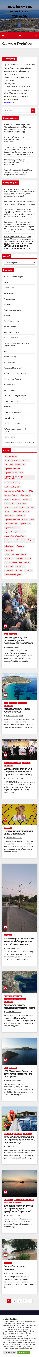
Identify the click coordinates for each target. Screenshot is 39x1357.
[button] (36, 35)
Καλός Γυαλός (10, 357)
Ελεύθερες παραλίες (12, 483)
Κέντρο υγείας (10, 362)
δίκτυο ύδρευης (28, 519)
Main (6, 282)
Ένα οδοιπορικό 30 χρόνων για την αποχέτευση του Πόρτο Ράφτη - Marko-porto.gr (18, 224)
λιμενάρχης (8, 550)
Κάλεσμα (7, 351)
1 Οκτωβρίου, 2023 (13, 1215)
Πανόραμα (16, 499)
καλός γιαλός (9, 546)
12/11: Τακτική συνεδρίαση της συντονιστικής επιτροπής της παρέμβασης (18, 1074)
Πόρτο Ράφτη (9, 437)
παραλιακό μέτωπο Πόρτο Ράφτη (16, 562)
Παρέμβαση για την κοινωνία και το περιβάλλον (19, 11)
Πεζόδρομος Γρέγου (12, 423)
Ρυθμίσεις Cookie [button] (9, 1352)
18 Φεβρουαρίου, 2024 (14, 716)
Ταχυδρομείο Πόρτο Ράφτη (14, 507)
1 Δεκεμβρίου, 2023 (13, 948)
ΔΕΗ (5, 464)
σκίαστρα (18, 570)
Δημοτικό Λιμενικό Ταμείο (13, 473)
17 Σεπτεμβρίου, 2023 (14, 1273)
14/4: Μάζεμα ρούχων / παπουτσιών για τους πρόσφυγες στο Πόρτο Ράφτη (18, 640)
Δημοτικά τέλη (10, 327)
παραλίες (8, 407)
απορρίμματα (9, 515)
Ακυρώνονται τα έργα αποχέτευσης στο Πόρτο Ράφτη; (19, 1006)
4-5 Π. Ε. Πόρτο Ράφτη (13, 277)
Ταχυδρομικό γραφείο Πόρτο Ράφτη (19, 442)
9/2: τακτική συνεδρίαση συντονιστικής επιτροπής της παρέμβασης (16, 139)
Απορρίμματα (9, 299)
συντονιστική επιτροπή (12, 575)
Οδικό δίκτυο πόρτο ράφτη (15, 396)
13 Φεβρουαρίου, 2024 (14, 778)
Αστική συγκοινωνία (12, 310)
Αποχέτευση (9, 304)
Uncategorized (10, 288)
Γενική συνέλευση (11, 321)
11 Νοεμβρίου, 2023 (13, 1081)
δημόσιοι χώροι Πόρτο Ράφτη (15, 536)
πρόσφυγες (8, 570)
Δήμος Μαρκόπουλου (12, 469)
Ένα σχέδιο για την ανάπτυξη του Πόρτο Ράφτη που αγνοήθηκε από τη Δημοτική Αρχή (18, 1210)
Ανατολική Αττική (10, 456)
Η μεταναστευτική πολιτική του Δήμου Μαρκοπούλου (18, 832)
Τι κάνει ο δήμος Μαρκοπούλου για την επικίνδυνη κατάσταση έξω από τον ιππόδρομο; (19, 941)
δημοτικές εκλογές (11, 332)
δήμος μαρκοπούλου (12, 519)
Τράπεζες (30, 507)
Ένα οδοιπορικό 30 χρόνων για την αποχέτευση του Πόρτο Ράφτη (19, 229)
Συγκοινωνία (21, 503)
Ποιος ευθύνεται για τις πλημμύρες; (14, 1267)
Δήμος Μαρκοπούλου (17, 464)
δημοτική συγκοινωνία (12, 528)
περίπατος (20, 566)
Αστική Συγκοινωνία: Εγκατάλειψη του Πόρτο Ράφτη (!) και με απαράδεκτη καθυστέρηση (18, 172)
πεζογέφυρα (9, 566)
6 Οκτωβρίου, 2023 (13, 1146)
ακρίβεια (7, 511)
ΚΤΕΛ (31, 491)
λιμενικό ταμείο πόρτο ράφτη (15, 554)
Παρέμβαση (9, 418)
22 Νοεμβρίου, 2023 (13, 1012)
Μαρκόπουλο (9, 390)
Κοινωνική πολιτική (11, 495)
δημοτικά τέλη (25, 524)
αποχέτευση (21, 515)
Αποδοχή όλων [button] (24, 1352)
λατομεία (20, 546)
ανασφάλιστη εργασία (21, 511)
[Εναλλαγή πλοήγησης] (20, 35)
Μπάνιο (7, 499)
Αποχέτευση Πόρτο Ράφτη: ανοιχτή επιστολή (17, 710)
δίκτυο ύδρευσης (10, 524)
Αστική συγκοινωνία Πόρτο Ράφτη (16, 460)
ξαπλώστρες (9, 558)
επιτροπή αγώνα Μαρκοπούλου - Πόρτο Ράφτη (18, 541)
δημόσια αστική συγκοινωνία (14, 532)
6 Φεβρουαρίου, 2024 (14, 838)
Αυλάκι (7, 316)
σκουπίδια (28, 570)
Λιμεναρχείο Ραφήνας (13, 379)
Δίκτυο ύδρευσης (11, 338)
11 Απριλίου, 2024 (12, 647)
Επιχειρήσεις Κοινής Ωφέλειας (15, 491)
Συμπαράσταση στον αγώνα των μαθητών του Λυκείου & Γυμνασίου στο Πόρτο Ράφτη (18, 771)
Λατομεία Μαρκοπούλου (14, 368)
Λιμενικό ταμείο (10, 385)
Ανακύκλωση (9, 293)
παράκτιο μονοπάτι (23, 558)
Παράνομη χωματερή (13, 412)
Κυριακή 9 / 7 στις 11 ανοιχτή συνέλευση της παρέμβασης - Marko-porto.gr (19, 191)
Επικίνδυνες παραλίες (12, 487)
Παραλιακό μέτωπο (12, 401)
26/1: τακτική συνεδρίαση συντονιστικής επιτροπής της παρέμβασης (16, 162)
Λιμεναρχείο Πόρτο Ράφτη (15, 373)
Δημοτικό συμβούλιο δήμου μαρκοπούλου (14, 478)
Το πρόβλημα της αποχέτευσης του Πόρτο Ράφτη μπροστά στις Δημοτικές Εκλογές (19, 1140)
